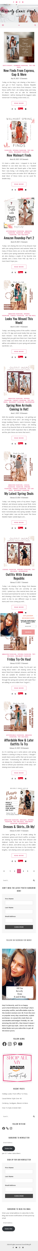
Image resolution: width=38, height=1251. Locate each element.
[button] (28, 617)
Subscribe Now (28, 632)
